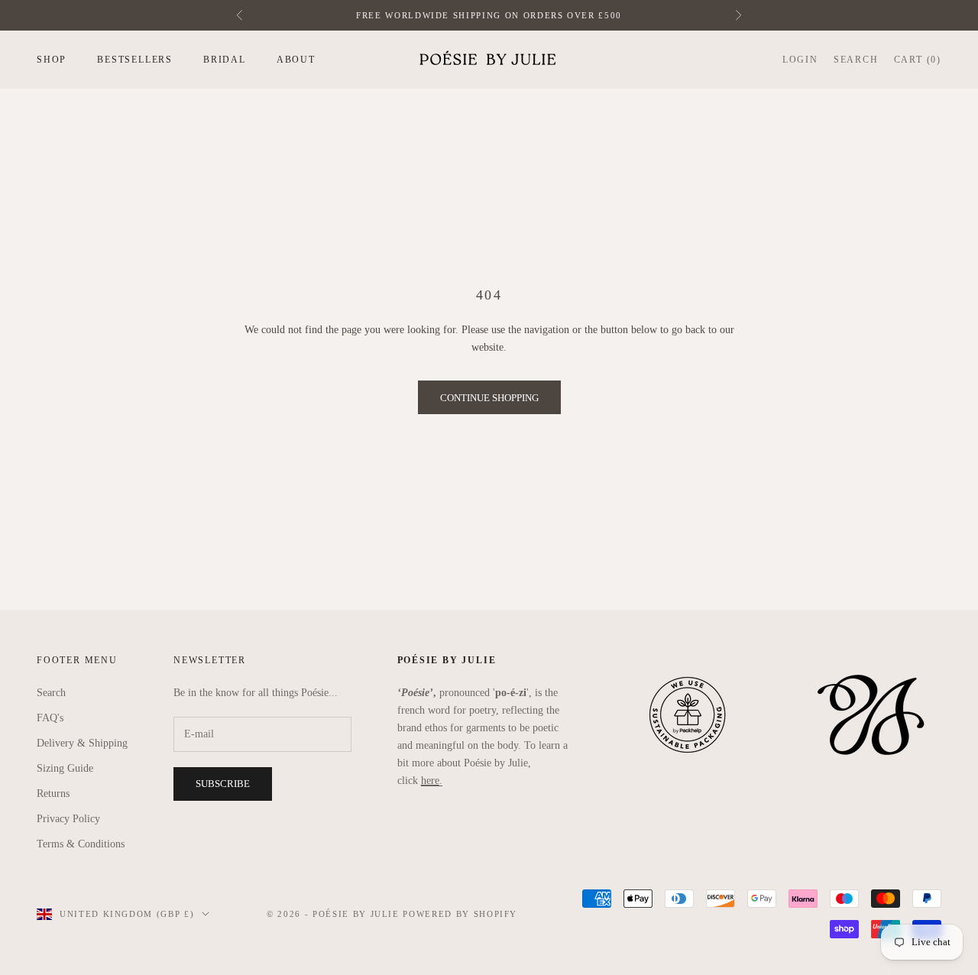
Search (51, 692)
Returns (53, 793)
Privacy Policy (68, 818)
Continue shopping (489, 397)
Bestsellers (135, 59)
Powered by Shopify (460, 913)
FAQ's (50, 718)
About (296, 59)
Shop (51, 59)
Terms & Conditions (81, 844)
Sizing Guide (65, 768)
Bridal (224, 59)
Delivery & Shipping (82, 743)
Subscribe (223, 783)
